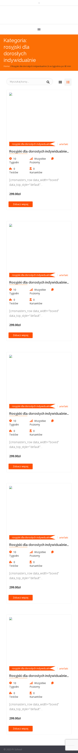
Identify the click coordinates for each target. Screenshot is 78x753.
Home (7, 66)
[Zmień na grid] (60, 82)
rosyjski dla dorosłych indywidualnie (32, 144)
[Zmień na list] (68, 82)
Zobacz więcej (20, 204)
